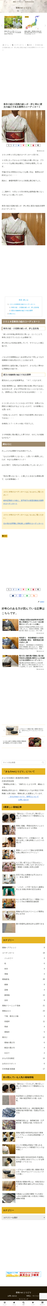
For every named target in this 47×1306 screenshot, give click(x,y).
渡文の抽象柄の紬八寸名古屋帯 (22, 310)
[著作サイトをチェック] (13, 595)
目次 (20, 300)
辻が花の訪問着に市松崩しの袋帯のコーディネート (23, 523)
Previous (2, 26)
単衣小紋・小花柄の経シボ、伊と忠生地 (25, 307)
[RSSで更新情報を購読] (34, 595)
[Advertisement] (23, 76)
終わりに (12, 314)
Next (45, 26)
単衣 (5, 536)
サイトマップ (23, 1299)
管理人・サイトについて (34, 1296)
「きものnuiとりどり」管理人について (23, 797)
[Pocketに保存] (23, 145)
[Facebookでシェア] (13, 145)
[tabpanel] (13, 25)
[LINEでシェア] (28, 145)
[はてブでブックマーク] (18, 145)
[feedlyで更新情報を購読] (27, 595)
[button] (38, 145)
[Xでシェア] (8, 145)
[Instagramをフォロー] (20, 595)
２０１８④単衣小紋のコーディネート (22, 304)
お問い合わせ (23, 800)
